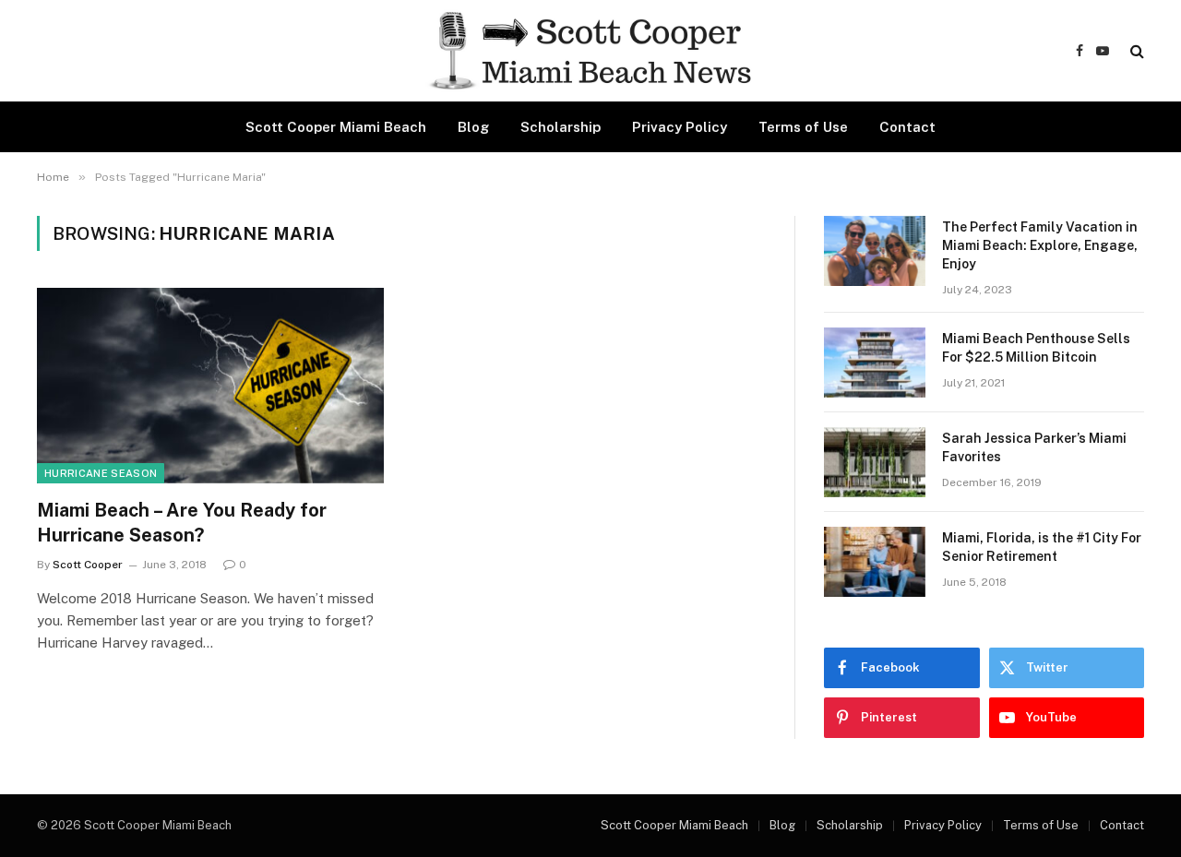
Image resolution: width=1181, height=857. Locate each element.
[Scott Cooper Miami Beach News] (590, 50)
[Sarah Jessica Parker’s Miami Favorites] (874, 462)
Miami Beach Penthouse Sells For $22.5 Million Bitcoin (1036, 347)
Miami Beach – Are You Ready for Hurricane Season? (182, 522)
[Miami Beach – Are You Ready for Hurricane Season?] (210, 385)
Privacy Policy (679, 127)
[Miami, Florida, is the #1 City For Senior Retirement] (874, 562)
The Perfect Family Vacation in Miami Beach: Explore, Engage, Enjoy (1040, 245)
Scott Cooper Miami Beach (335, 127)
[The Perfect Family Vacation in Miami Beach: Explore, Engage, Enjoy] (874, 251)
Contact (907, 127)
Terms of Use (803, 127)
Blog (473, 127)
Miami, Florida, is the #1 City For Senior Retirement (1041, 547)
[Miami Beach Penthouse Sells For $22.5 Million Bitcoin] (874, 362)
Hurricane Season (100, 473)
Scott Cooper (88, 564)
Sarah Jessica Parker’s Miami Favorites (1034, 447)
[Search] (1135, 51)
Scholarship (560, 127)
